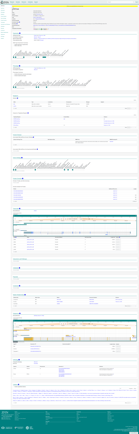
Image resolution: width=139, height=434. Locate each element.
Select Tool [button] (118, 239)
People (78, 418)
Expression (17, 414)
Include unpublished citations (20, 386)
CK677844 (91, 301)
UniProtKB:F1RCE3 (17, 195)
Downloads (47, 413)
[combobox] (121, 2)
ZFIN (35, 210)
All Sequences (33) (21, 341)
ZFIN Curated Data (119, 299)
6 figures (35, 35)
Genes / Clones (17, 413)
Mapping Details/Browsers (40, 18)
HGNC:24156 (61, 370)
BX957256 (91, 299)
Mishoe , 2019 (42, 68)
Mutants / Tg (17, 415)
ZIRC (46, 419)
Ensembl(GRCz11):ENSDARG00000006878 (66, 25)
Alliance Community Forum (81, 417)
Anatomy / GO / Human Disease (20, 418)
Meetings (78, 414)
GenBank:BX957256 (34, 348)
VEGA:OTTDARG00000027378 (51, 25)
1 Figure (35, 68)
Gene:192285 (61, 375)
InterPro (114, 195)
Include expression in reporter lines (21, 44)
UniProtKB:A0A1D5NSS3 (18, 197)
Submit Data (48, 414)
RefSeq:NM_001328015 (35, 346)
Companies (79, 421)
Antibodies (16, 417)
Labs (77, 419)
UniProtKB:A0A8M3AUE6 (18, 199)
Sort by (135, 100)
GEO (35, 38)
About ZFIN (109, 417)
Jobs (77, 415)
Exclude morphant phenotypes (20, 75)
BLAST (47, 422)
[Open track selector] (15, 219)
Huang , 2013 (107, 125)
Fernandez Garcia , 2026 (109, 123)
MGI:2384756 (61, 376)
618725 (111, 141)
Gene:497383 (40, 25)
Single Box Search (111, 415)
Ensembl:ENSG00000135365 (64, 368)
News (78, 413)
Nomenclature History (39, 14)
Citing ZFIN (109, 418)
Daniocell (72, 38)
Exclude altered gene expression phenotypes (23, 74)
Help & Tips (109, 413)
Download (130, 388)
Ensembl (35, 363)
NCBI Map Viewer (37, 315)
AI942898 (95, 303)
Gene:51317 (61, 369)
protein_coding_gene (37, 17)
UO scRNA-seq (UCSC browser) (51, 38)
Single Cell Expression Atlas (64, 38)
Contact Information (111, 419)
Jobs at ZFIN (110, 421)
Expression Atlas (41, 38)
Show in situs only (18, 45)
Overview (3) (15, 341)
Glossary (109, 414)
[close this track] (15, 222)
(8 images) (42, 40)
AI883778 (91, 303)
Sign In (136, 2)
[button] (35, 344)
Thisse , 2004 (42, 35)
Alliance (34, 25)
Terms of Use (135, 427)
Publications (17, 419)
